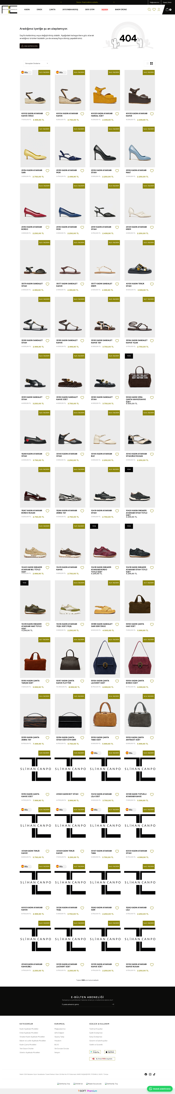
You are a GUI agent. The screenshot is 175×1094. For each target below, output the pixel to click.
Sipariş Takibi (167, 2)
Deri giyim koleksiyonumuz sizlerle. (87, 2)
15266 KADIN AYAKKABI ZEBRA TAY (66, 511)
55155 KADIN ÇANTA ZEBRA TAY (30, 738)
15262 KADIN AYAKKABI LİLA (136, 909)
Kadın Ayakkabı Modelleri (29, 1029)
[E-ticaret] (87, 1091)
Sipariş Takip (59, 1037)
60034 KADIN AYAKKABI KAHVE (67, 114)
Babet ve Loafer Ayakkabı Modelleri (33, 1041)
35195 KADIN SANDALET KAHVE (67, 341)
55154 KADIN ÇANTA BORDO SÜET (135, 682)
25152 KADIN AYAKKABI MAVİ (136, 171)
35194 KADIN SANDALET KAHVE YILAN (137, 341)
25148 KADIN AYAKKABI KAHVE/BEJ (31, 965)
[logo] (9, 9)
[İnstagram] (150, 1074)
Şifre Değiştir (59, 1033)
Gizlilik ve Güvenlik (96, 1045)
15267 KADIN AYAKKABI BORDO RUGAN (31, 511)
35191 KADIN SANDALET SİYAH (31, 398)
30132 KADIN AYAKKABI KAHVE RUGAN (136, 965)
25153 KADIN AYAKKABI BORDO (31, 228)
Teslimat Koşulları (96, 1029)
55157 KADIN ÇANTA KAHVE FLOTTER (65, 682)
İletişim (57, 1053)
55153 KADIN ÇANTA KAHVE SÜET (30, 795)
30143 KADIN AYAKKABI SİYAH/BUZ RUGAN (136, 455)
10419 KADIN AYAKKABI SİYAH (101, 511)
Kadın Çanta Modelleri (28, 1045)
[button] (61, 2)
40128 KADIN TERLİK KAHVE (30, 852)
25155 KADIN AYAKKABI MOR (66, 171)
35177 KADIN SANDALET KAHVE (67, 285)
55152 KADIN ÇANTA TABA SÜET (100, 738)
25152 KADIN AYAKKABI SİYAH (101, 171)
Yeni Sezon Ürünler (27, 1049)
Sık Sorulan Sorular (62, 1049)
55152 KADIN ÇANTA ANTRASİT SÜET (135, 738)
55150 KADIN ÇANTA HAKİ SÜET (135, 625)
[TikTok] (154, 1074)
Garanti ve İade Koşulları (98, 1041)
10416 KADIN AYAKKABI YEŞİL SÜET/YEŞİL (66, 625)
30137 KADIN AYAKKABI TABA (101, 852)
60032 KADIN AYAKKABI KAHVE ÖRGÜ (32, 114)
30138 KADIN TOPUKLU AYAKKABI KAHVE (136, 795)
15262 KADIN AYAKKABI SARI (101, 909)
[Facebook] (146, 1074)
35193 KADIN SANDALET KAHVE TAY (101, 341)
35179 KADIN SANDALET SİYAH (32, 285)
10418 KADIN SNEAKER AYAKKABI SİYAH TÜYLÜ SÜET (136, 569)
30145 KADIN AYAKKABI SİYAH (66, 455)
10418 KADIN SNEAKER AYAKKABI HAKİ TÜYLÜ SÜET (31, 626)
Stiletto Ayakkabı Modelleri (30, 1053)
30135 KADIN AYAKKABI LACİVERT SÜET (66, 965)
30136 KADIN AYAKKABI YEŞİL (66, 909)
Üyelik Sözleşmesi (95, 1033)
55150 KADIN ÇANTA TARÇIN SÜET (30, 682)
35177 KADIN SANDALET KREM (101, 285)
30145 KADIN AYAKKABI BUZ (101, 455)
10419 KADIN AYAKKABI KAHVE (66, 568)
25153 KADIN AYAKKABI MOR (66, 228)
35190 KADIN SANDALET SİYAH (102, 398)
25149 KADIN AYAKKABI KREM (136, 228)
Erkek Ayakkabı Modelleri (29, 1033)
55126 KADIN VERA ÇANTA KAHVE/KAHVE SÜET (136, 399)
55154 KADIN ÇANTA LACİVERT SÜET (100, 682)
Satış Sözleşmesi (95, 1037)
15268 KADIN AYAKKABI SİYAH (31, 455)
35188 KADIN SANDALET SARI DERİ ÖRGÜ (101, 625)
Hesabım (58, 1041)
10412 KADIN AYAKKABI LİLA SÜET (101, 795)
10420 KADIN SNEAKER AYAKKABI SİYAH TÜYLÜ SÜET (136, 512)
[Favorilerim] (154, 9)
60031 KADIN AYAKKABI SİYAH (136, 852)
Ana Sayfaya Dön (31, 46)
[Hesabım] (158, 9)
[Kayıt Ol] (113, 1004)
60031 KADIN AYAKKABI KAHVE (31, 909)
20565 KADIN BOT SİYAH (67, 794)
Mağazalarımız (154, 2)
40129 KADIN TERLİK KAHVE (65, 852)
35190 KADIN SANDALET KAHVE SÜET (67, 398)
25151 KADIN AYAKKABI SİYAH (101, 228)
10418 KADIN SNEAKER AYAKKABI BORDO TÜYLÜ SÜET (101, 569)
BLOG (57, 1045)
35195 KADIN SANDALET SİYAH (32, 341)
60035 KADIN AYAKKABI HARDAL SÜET (101, 114)
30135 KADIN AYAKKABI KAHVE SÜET (101, 965)
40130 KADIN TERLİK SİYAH (135, 285)
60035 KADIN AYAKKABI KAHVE (136, 114)
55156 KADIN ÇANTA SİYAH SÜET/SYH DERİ (66, 738)
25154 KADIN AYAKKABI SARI (31, 171)
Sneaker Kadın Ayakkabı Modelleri (32, 1037)
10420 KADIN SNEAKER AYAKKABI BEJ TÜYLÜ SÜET (31, 569)
